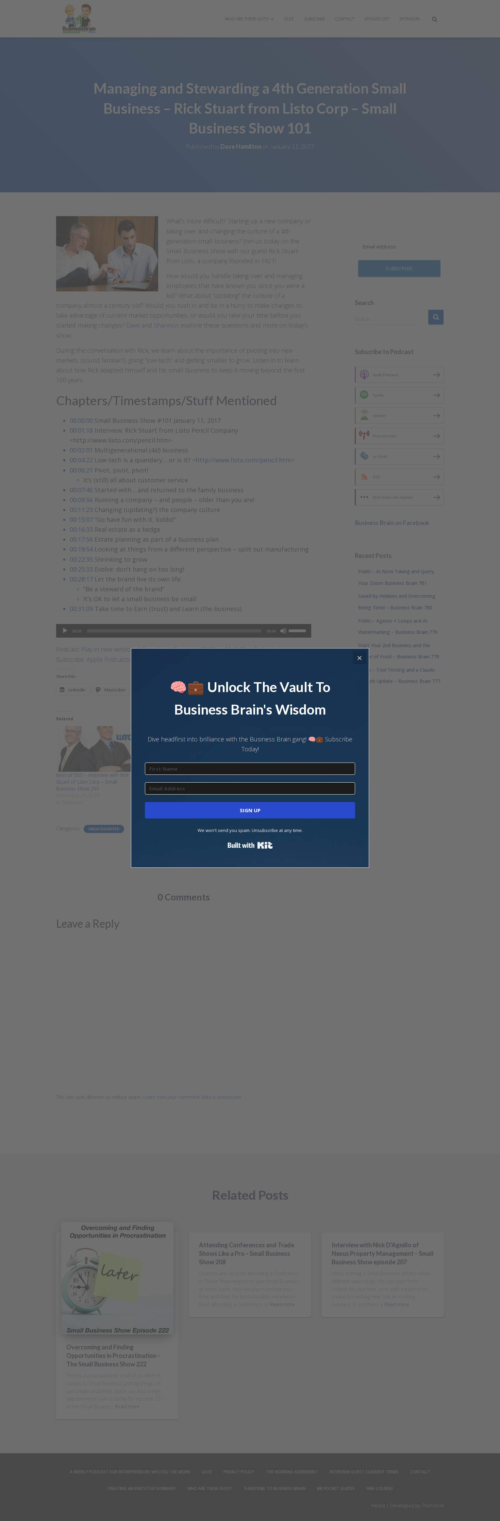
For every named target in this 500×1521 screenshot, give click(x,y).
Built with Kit (250, 845)
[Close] (359, 658)
